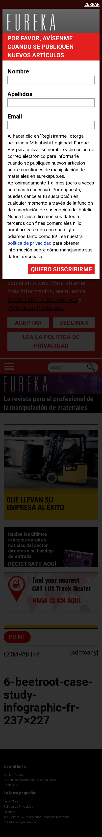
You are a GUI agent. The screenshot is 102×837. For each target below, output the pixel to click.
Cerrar (92, 4)
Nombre (18, 71)
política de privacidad (29, 243)
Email (14, 116)
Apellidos (19, 94)
